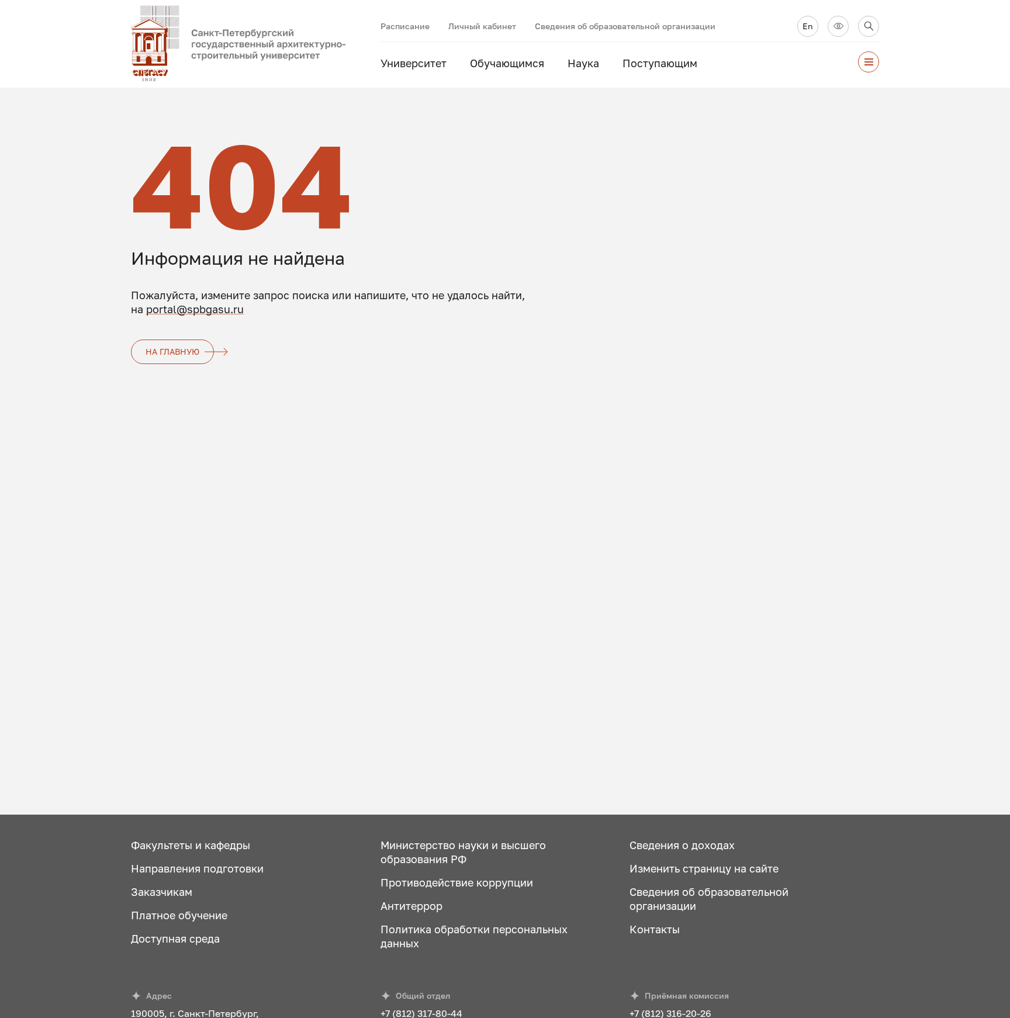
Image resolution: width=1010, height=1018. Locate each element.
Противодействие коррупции (457, 882)
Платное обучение (179, 915)
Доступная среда (175, 938)
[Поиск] (868, 26)
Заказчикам (161, 891)
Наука (583, 63)
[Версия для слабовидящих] (838, 26)
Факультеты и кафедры (190, 845)
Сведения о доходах (682, 845)
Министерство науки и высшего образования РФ (463, 852)
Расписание (405, 26)
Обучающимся (507, 63)
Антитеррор (411, 905)
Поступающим (659, 63)
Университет (414, 63)
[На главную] (256, 44)
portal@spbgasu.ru (195, 309)
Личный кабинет (482, 26)
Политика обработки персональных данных (474, 936)
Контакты (654, 929)
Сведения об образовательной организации (625, 26)
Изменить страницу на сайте (704, 868)
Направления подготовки (197, 868)
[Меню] (868, 61)
